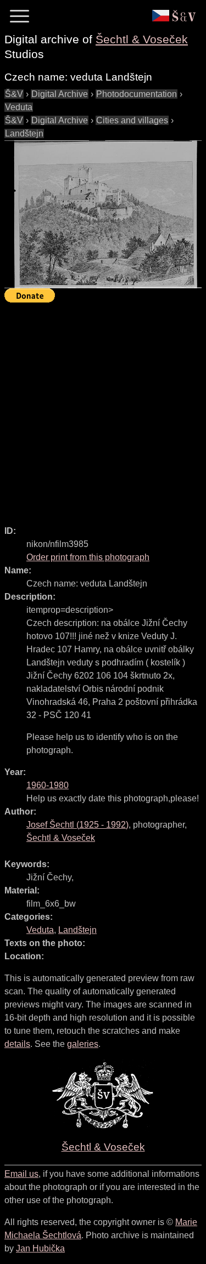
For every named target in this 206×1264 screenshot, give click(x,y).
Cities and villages (132, 120)
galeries (82, 1044)
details (17, 1044)
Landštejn (24, 133)
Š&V (14, 94)
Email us (21, 1173)
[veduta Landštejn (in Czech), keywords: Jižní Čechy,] (103, 214)
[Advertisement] (103, 409)
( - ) (77, 824)
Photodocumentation (136, 94)
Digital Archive (59, 94)
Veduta (18, 107)
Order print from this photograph (87, 557)
